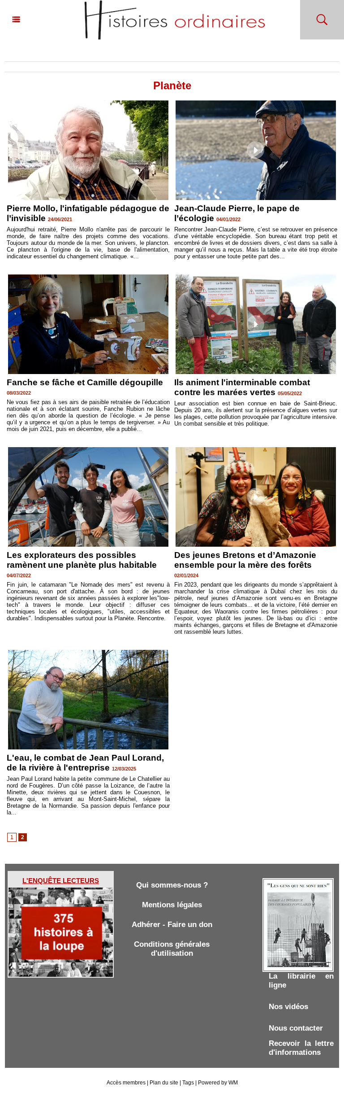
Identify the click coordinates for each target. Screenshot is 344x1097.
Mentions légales (172, 905)
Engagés (43, 54)
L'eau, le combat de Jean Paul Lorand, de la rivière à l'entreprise (85, 762)
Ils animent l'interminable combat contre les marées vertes (242, 387)
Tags (188, 1083)
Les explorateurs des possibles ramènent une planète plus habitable (82, 560)
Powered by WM (218, 1083)
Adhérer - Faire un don (172, 924)
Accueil (16, 54)
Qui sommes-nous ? (172, 885)
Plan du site (164, 1083)
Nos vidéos (288, 1006)
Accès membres (126, 1083)
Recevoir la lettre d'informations (301, 1048)
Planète (70, 54)
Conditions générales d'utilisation (172, 949)
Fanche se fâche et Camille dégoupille (85, 382)
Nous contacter (296, 1028)
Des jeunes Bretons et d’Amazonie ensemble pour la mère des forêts (245, 560)
